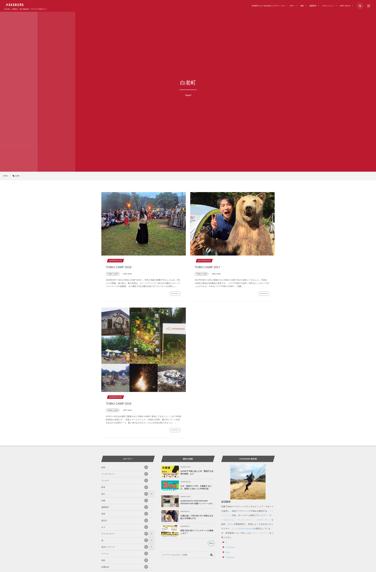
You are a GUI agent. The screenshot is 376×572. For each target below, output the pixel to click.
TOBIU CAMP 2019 (118, 267)
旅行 (124, 494)
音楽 (124, 514)
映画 (124, 467)
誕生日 (124, 520)
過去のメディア (124, 547)
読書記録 (124, 567)
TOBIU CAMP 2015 (118, 403)
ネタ (124, 527)
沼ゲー (266, 515)
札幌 (124, 500)
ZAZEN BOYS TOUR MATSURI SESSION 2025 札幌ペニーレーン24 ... (197, 502)
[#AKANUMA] (14, 5)
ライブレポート (124, 534)
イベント (124, 553)
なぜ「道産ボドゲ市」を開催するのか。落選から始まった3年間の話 (195, 487)
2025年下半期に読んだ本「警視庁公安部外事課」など (196, 472)
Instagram (230, 557)
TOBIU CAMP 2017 (207, 267)
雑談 (124, 560)
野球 (124, 487)
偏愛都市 (124, 507)
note (228, 552)
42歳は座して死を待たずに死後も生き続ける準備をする (196, 517)
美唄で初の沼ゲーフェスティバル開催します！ (196, 531)
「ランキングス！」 (245, 520)
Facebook (230, 547)
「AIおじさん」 (228, 520)
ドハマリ (124, 480)
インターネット (124, 474)
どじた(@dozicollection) (243, 528)
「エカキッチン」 (263, 520)
